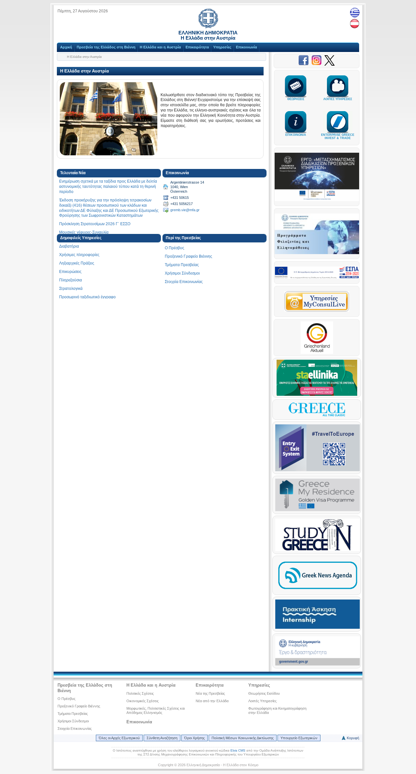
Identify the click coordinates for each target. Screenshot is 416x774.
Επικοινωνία (246, 47)
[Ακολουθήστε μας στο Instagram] (317, 64)
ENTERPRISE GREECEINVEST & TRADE (337, 136)
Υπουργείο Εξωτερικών (299, 738)
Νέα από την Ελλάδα (212, 701)
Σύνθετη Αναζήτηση (162, 738)
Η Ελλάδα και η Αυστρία (160, 47)
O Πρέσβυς (174, 248)
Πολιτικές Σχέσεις (140, 693)
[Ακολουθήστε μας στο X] (329, 64)
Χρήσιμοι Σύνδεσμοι (182, 273)
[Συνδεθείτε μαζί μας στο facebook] (304, 64)
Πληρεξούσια (70, 280)
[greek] (354, 12)
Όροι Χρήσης (194, 738)
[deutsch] (354, 23)
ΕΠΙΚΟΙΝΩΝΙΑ (295, 134)
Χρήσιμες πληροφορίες (79, 254)
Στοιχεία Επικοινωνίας (184, 281)
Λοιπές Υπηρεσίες (262, 701)
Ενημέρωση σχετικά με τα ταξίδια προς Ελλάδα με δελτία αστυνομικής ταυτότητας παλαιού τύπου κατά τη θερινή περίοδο (108, 186)
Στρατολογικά (71, 288)
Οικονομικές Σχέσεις (142, 701)
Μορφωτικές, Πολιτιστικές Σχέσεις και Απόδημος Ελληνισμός (155, 710)
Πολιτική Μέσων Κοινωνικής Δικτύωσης (243, 738)
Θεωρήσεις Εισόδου (264, 693)
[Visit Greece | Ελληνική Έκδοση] (317, 415)
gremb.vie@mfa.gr (185, 210)
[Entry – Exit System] (317, 470)
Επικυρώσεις (70, 271)
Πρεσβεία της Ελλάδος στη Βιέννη (106, 47)
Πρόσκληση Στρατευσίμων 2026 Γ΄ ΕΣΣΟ (94, 224)
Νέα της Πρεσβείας (210, 693)
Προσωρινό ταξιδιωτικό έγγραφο (87, 297)
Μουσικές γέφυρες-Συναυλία (84, 232)
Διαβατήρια (69, 246)
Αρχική (66, 47)
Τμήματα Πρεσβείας (182, 265)
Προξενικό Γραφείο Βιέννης (188, 256)
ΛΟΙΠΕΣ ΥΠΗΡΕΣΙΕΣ (337, 99)
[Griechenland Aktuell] (317, 352)
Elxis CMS (237, 750)
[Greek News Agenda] (317, 590)
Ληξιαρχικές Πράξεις (76, 263)
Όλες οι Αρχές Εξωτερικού (119, 738)
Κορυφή (353, 738)
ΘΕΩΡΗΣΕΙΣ (295, 99)
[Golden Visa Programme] (317, 510)
